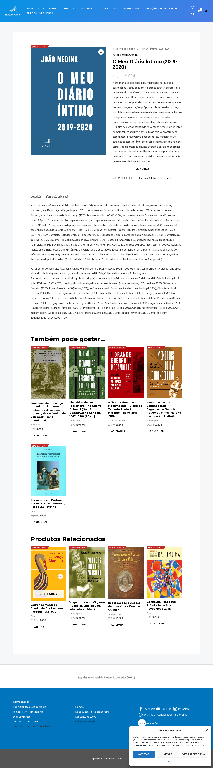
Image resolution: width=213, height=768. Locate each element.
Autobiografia (127, 48)
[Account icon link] (206, 10)
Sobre (52, 8)
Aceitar (143, 754)
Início (115, 48)
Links (104, 8)
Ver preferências (194, 754)
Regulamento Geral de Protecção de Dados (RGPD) (106, 677)
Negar (167, 754)
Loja (41, 8)
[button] (206, 730)
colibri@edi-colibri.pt (87, 721)
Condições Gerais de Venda (161, 8)
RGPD (170, 762)
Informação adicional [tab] (56, 196)
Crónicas (134, 54)
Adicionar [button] (41, 435)
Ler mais (39, 626)
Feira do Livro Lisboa (40, 13)
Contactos (68, 8)
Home (30, 8)
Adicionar (142, 169)
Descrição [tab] (36, 196)
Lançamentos (88, 8)
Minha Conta (132, 8)
